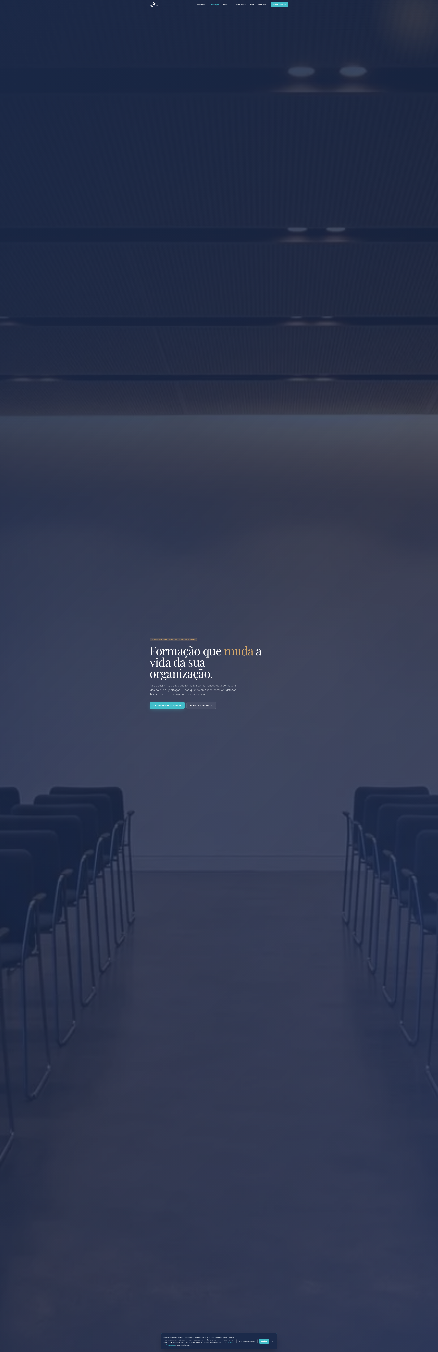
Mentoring (227, 4)
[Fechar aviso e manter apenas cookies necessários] (273, 1341)
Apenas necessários (247, 1341)
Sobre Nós (262, 4)
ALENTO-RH (241, 4)
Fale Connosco (279, 4)
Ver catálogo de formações (165, 705)
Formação (215, 4)
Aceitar (264, 1341)
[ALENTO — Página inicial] (154, 4)
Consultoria (201, 4)
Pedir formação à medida (201, 705)
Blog (252, 4)
